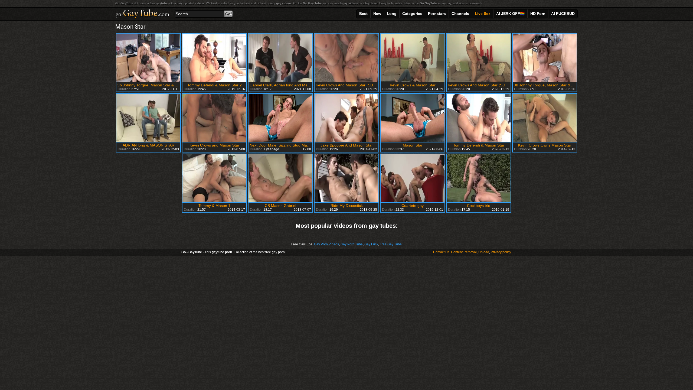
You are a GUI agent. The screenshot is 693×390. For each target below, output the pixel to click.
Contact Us (441, 252)
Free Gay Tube (391, 244)
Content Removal (464, 252)
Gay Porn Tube (352, 244)
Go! (228, 14)
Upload (483, 252)
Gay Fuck (371, 244)
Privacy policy (501, 252)
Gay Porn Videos (326, 244)
